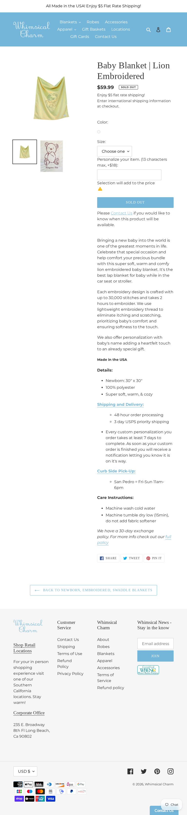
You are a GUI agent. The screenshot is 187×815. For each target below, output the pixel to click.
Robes (103, 646)
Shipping (66, 646)
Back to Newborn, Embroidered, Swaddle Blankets (97, 590)
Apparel (104, 660)
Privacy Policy (70, 673)
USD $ (24, 771)
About (103, 639)
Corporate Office (29, 712)
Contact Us (121, 213)
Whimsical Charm (159, 784)
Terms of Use (69, 653)
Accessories (108, 667)
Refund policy (110, 687)
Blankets (105, 653)
